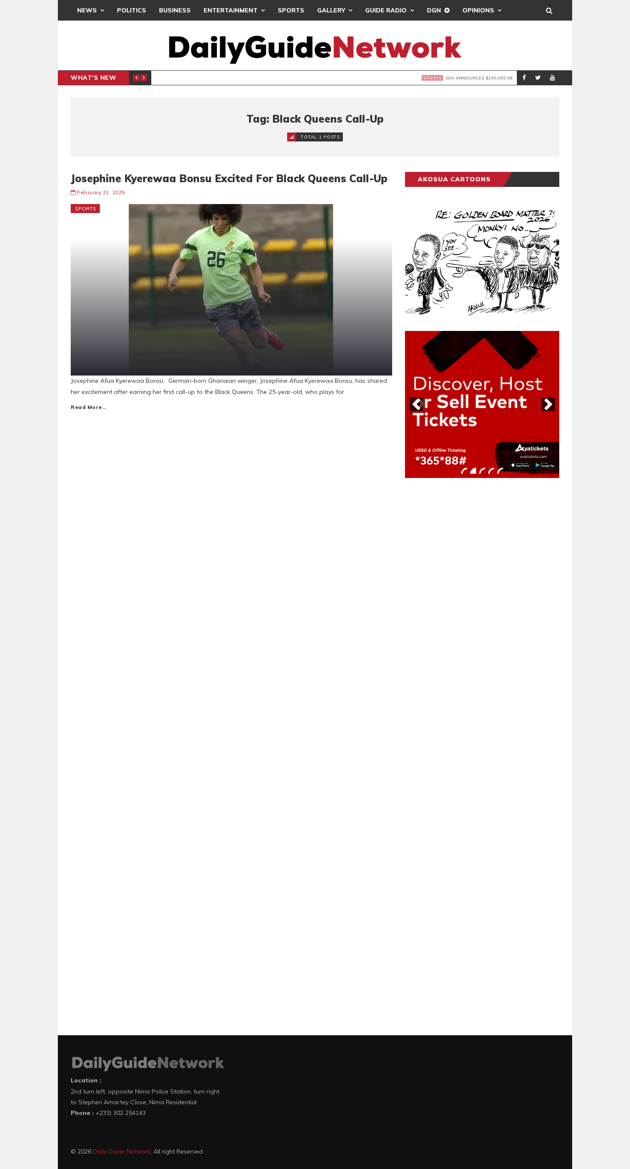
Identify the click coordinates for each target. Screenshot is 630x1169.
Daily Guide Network (121, 1151)
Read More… (88, 407)
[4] (491, 471)
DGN (434, 10)
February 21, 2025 (101, 192)
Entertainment (231, 10)
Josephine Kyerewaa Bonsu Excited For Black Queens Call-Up (229, 178)
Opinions (478, 10)
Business (175, 10)
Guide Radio (386, 10)
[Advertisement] (469, 618)
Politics (131, 10)
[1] (464, 471)
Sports (291, 10)
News (87, 10)
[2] (473, 471)
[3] (482, 471)
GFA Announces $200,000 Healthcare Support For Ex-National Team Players (324, 78)
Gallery (331, 10)
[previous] (416, 404)
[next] (548, 404)
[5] (500, 471)
